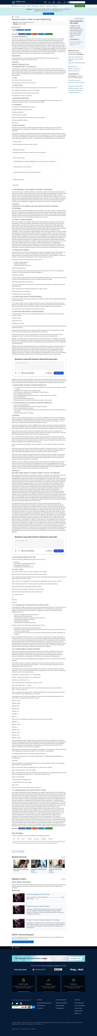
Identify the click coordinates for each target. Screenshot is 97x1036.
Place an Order (79, 6)
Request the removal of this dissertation (23, 942)
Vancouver (36, 839)
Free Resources (59, 1008)
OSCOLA (50, 839)
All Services (40, 1008)
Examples (17, 17)
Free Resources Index (73, 92)
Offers (28, 6)
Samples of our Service (74, 68)
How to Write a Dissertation (75, 90)
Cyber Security (28, 29)
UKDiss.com (16, 6)
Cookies (33, 1029)
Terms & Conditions (25, 1029)
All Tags (63, 879)
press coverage (54, 965)
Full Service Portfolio (73, 70)
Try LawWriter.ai (75, 39)
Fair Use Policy (78, 1008)
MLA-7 (23, 839)
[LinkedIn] (17, 1003)
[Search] (68, 2)
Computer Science (20, 29)
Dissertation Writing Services (44, 1003)
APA (14, 839)
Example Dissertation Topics (75, 88)
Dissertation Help (75, 958)
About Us (48, 6)
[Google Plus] (21, 1003)
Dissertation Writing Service (75, 57)
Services (23, 6)
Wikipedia (43, 839)
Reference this (17, 27)
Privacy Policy (15, 1029)
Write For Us (78, 1013)
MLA (18, 839)
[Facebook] (13, 1003)
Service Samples (60, 1005)
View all (63, 857)
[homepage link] (12, 17)
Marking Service (72, 66)
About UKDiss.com (79, 1003)
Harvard (29, 839)
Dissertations (35, 6)
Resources (55, 6)
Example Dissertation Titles (75, 86)
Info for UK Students (80, 1005)
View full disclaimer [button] (47, 13)
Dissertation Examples (74, 80)
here (61, 10)
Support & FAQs (78, 1010)
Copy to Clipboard (17, 851)
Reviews (42, 6)
